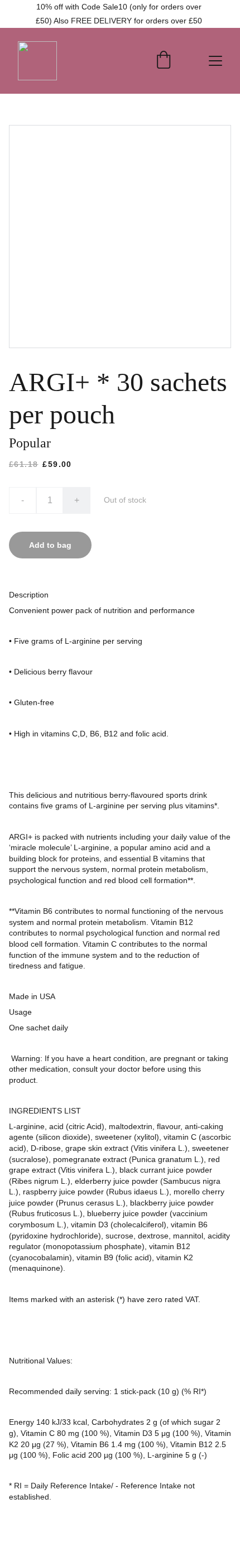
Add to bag (50, 545)
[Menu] (215, 61)
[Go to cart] (163, 60)
